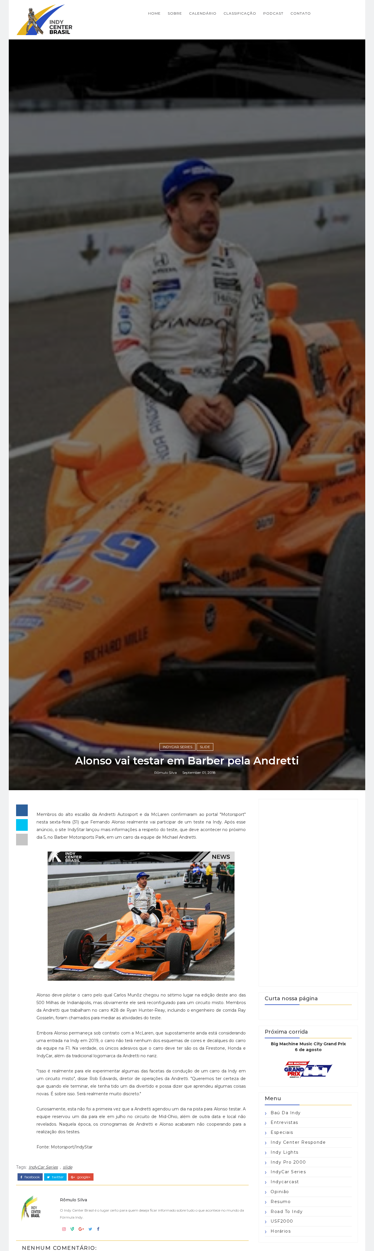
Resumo (281, 1201)
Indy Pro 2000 (288, 1162)
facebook (32, 1177)
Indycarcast (285, 1181)
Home (154, 13)
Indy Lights (285, 1152)
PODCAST (273, 13)
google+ (83, 1177)
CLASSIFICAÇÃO (240, 13)
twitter (57, 1177)
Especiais (282, 1132)
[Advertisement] (308, 892)
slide (205, 747)
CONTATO (300, 13)
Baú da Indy (286, 1112)
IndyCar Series (177, 747)
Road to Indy (287, 1211)
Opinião (280, 1191)
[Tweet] (22, 825)
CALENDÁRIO (203, 13)
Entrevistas (284, 1122)
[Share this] (22, 810)
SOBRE (175, 13)
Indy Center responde (298, 1142)
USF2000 (282, 1221)
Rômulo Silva (165, 772)
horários (281, 1231)
